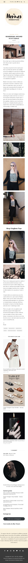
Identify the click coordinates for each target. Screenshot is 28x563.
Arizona (12, 34)
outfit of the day (12, 330)
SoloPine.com (21, 558)
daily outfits (11, 328)
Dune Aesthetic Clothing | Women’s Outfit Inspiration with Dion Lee (14, 369)
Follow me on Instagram (14, 519)
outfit (5, 330)
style (16, 34)
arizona (5, 328)
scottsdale (19, 330)
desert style (18, 328)
